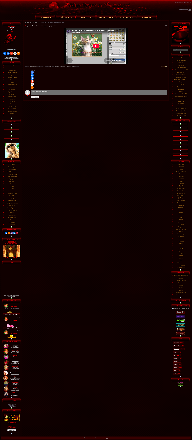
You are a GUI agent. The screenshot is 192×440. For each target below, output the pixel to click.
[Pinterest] (17, 233)
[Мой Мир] (14, 233)
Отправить (35, 97)
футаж (175, 367)
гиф (175, 352)
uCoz (107, 438)
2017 (31, 22)
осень (175, 364)
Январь (35, 22)
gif (174, 355)
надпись (73, 66)
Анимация (176, 349)
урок (55, 66)
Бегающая (69, 66)
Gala (50, 66)
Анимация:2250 (15, 358)
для (175, 370)
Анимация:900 (15, 363)
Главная (26, 22)
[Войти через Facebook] (8, 53)
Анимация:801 (15, 379)
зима (175, 361)
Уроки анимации (33, 66)
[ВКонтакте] (6, 233)
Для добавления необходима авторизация (11, 296)
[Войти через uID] (32, 72)
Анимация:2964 (15, 352)
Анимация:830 (15, 368)
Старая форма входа (11, 57)
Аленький (176, 345)
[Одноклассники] (9, 233)
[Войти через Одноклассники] (18, 53)
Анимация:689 (15, 390)
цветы (175, 358)
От (65, 66)
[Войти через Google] (15, 53)
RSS (190, 10)
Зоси (58, 66)
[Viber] (11, 233)
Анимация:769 (15, 384)
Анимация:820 (15, 374)
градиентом (62, 66)
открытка (176, 342)
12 (39, 22)
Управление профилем (11, 58)
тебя (175, 373)
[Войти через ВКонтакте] (4, 53)
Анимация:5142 (15, 347)
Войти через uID (11, 49)
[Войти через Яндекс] (11, 53)
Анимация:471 (15, 395)
